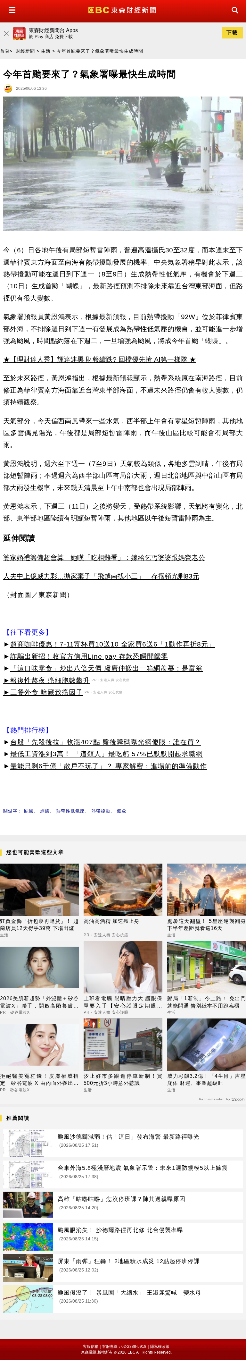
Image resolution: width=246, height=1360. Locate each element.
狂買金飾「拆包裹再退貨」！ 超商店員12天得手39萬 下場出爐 (39, 924)
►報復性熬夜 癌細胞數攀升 (46, 680)
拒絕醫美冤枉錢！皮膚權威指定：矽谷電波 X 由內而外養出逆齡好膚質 (39, 1080)
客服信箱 (90, 1346)
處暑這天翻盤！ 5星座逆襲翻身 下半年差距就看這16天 (206, 924)
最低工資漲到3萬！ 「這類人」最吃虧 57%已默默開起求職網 (106, 753)
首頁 (5, 51)
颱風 (29, 811)
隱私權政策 (159, 1346)
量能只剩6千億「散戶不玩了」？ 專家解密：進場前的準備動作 (108, 766)
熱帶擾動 (101, 811)
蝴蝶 (45, 811)
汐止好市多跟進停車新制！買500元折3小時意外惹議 (123, 1079)
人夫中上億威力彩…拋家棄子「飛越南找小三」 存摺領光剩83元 (101, 576)
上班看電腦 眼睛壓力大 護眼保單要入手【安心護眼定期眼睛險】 (123, 1002)
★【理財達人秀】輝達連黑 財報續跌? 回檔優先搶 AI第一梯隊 (95, 359)
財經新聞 (25, 51)
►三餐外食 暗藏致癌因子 (43, 692)
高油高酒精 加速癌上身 (112, 921)
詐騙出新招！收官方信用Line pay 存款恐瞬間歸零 (89, 656)
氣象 (122, 811)
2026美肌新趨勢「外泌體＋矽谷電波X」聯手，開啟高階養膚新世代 (39, 1002)
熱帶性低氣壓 (70, 811)
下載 (232, 32)
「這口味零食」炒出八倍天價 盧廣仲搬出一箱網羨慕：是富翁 (106, 668)
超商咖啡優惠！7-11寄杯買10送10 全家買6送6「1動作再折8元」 (112, 644)
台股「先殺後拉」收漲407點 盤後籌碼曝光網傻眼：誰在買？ (105, 742)
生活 (46, 51)
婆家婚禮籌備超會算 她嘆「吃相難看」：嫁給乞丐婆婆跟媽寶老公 (104, 557)
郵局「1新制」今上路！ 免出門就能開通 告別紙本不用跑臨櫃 (206, 1002)
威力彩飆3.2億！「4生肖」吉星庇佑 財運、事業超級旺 (206, 1079)
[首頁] (123, 9)
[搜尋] (233, 16)
